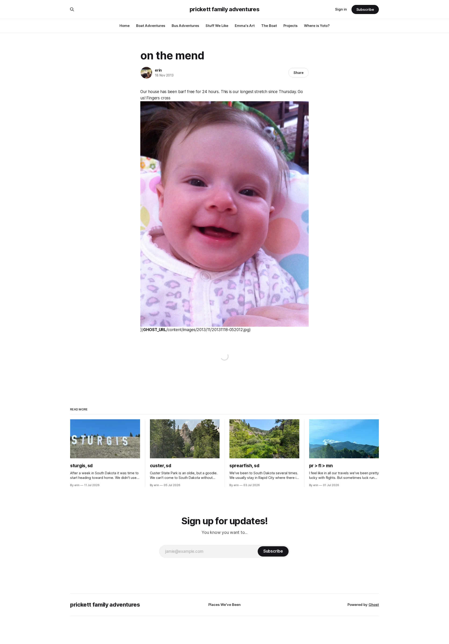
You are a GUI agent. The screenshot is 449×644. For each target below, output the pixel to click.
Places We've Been (224, 604)
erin (158, 70)
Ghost (374, 604)
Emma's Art (245, 25)
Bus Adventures (185, 25)
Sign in (341, 9)
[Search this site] (72, 9)
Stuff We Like (217, 25)
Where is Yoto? (317, 25)
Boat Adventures (150, 25)
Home (124, 25)
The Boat (269, 25)
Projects (290, 25)
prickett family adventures (225, 9)
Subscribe (365, 9)
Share (298, 72)
